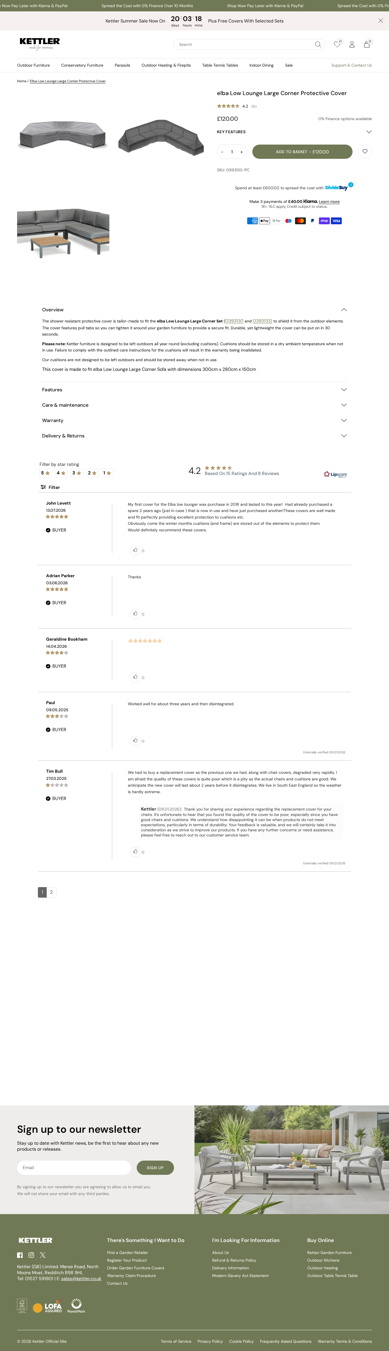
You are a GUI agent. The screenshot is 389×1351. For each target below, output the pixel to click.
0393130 (234, 321)
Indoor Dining (261, 65)
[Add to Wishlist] (365, 151)
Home (21, 81)
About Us (220, 1252)
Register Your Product (127, 1260)
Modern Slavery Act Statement (240, 1275)
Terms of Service (176, 1341)
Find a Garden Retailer (127, 1252)
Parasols (122, 65)
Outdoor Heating (322, 1267)
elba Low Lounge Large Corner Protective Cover (68, 81)
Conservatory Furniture (82, 65)
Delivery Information (230, 1267)
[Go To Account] (352, 44)
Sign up (155, 1167)
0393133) (262, 321)
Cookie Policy (241, 1341)
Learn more (329, 201)
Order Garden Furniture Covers (135, 1267)
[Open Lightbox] (63, 135)
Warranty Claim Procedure (131, 1275)
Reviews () (294, 106)
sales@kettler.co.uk (81, 1279)
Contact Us (117, 1283)
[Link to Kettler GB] (40, 44)
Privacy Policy (210, 1341)
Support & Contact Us (351, 65)
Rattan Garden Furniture (329, 1252)
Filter (54, 487)
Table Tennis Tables (220, 65)
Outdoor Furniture (33, 65)
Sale (289, 65)
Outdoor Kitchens (323, 1260)
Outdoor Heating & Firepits (166, 65)
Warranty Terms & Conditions (345, 1341)
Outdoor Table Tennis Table (332, 1275)
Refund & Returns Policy (234, 1260)
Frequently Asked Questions (286, 1341)
